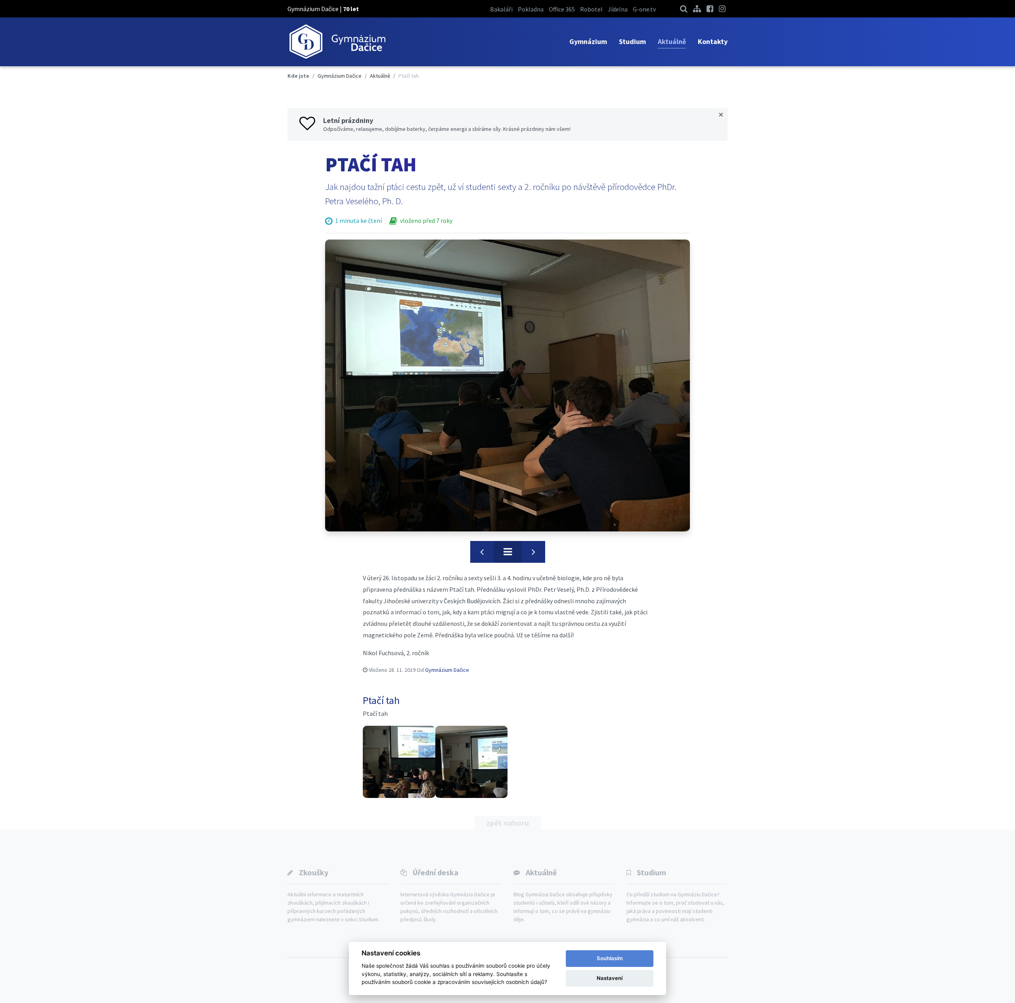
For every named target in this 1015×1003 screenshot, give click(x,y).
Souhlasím (610, 958)
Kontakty (713, 41)
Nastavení (609, 978)
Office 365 (562, 9)
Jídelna (618, 9)
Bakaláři (501, 9)
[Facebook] (710, 8)
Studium (632, 41)
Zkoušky (313, 872)
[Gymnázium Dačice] (337, 42)
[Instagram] (722, 8)
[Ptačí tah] (507, 385)
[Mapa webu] (697, 8)
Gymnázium (588, 41)
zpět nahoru (507, 823)
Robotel (591, 9)
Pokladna (531, 9)
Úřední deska (435, 872)
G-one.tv (644, 9)
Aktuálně (672, 41)
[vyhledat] (683, 8)
